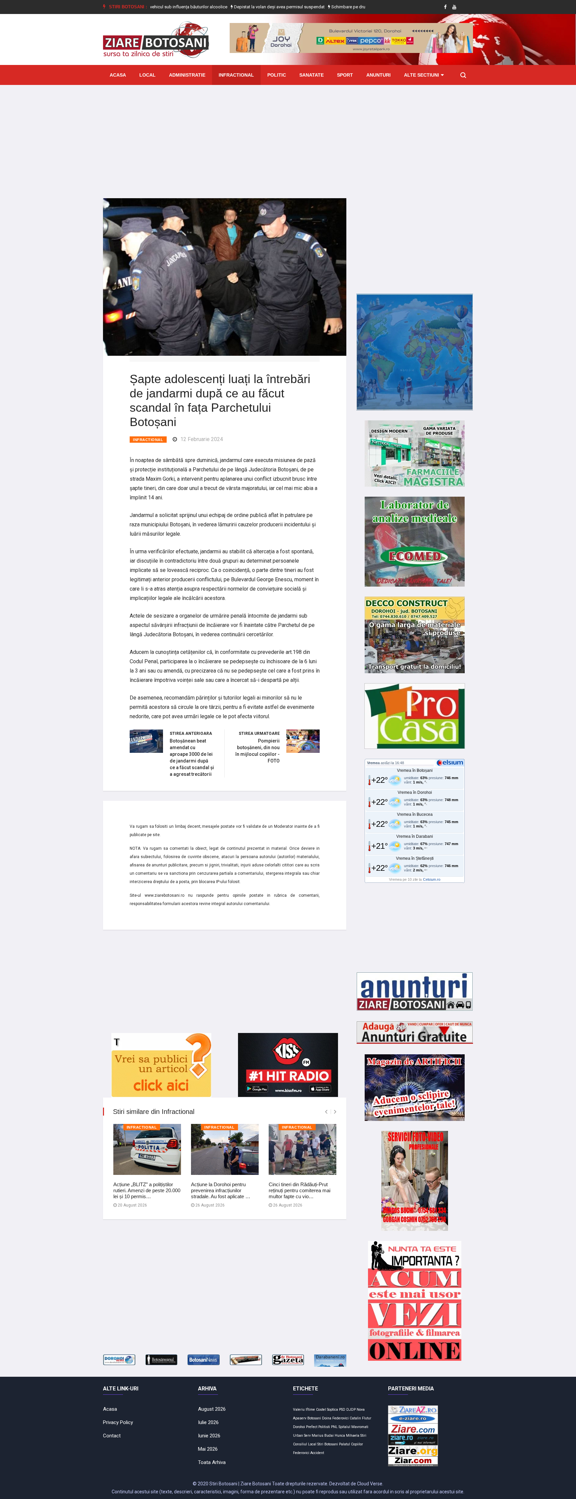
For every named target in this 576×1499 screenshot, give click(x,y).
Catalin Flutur (360, 1418)
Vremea (373, 763)
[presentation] (326, 1111)
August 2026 (212, 1409)
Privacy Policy (118, 1422)
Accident (317, 1453)
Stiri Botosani (327, 1444)
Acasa (118, 75)
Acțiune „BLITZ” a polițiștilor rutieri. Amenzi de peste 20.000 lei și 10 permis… (146, 1190)
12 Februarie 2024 (201, 439)
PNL (334, 1427)
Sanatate (311, 75)
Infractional (236, 75)
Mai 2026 (208, 1449)
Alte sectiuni (421, 75)
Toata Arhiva (212, 1462)
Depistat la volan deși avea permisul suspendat (239, 6)
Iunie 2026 (209, 1436)
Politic (276, 75)
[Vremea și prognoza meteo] (451, 762)
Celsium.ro (431, 879)
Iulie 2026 (208, 1422)
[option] (240, 7)
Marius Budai (323, 1435)
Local (147, 75)
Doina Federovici (335, 1418)
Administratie (187, 75)
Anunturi (378, 75)
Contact (112, 1436)
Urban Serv (302, 1435)
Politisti (324, 1427)
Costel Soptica (327, 1409)
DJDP (351, 1409)
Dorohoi (299, 1427)
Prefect (311, 1427)
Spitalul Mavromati (353, 1427)
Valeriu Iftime (304, 1409)
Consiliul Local (304, 1444)
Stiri (363, 1435)
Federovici (301, 1453)
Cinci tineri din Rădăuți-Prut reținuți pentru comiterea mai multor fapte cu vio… (299, 1190)
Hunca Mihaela (347, 1435)
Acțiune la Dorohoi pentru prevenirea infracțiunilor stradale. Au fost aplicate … (220, 1190)
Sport (345, 75)
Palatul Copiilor (351, 1444)
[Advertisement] (288, 136)
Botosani (314, 1418)
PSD (342, 1409)
